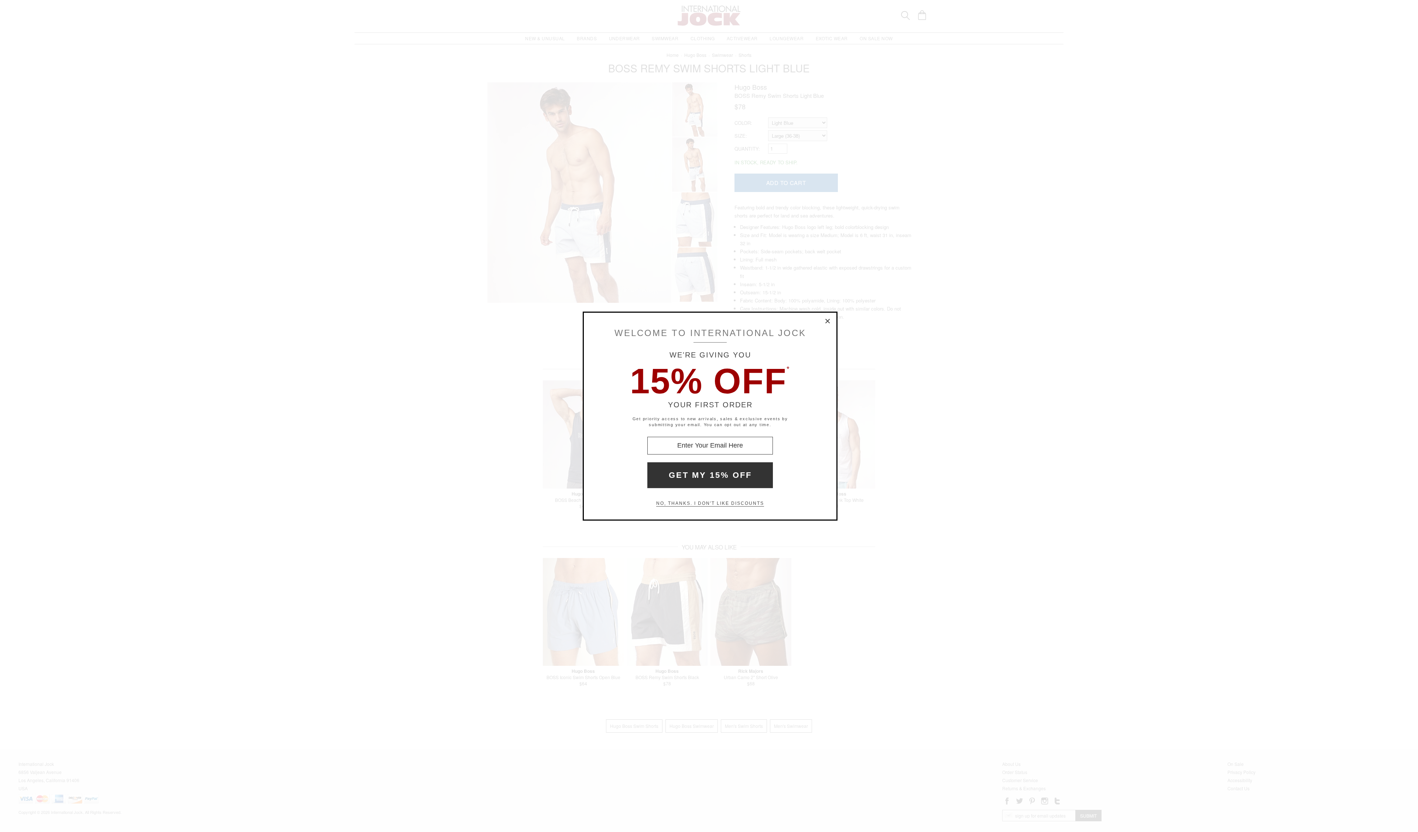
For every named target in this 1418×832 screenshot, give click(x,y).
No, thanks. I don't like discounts (710, 503)
